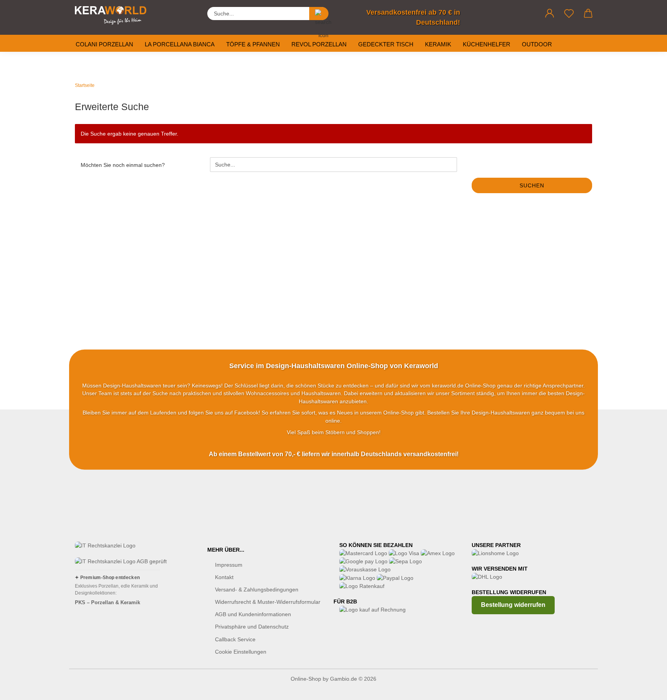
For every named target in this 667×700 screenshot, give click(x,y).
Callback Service (235, 639)
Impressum (228, 565)
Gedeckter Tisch (385, 44)
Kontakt (224, 577)
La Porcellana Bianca (180, 44)
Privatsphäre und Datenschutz (252, 627)
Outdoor (537, 44)
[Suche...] (318, 13)
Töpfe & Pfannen (253, 44)
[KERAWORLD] (113, 15)
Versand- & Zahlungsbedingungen (256, 589)
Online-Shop (306, 679)
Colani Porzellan (104, 44)
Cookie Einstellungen (240, 652)
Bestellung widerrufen (513, 604)
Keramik (438, 44)
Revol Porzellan (319, 44)
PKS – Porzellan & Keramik (107, 602)
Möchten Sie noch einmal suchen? (123, 165)
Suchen (532, 185)
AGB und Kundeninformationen (253, 614)
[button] (549, 13)
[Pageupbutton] (645, 688)
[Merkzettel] (569, 13)
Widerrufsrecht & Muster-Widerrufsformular (267, 602)
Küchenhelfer (486, 44)
